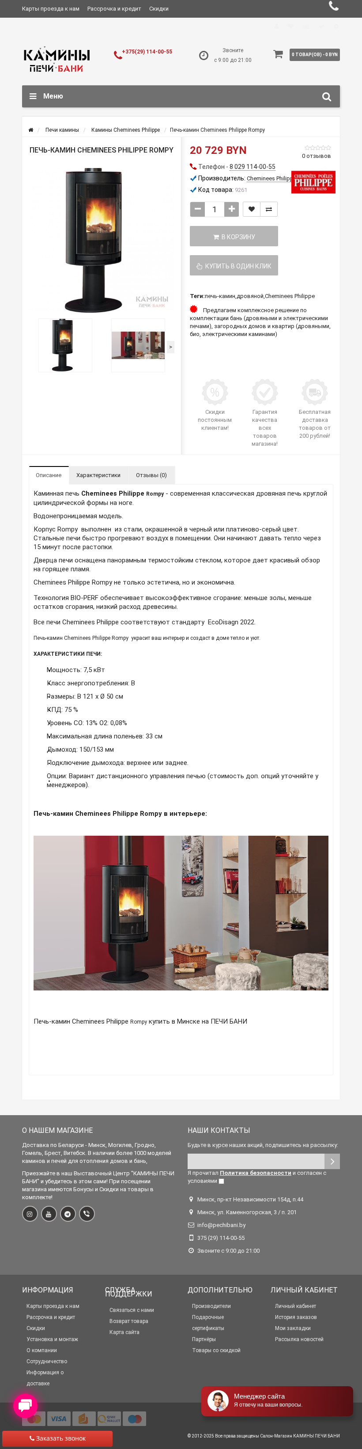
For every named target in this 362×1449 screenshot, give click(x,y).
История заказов (296, 1317)
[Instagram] (30, 1214)
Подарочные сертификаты (208, 1322)
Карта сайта (124, 1332)
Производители (211, 1306)
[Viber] (87, 1214)
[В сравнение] (269, 209)
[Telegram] (68, 1214)
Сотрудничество (46, 1361)
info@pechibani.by (221, 1225)
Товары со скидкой (216, 1350)
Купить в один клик (237, 266)
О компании (41, 1350)
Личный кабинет (295, 1306)
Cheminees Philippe (290, 296)
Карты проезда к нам (50, 8)
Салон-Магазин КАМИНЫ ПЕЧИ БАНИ (300, 1436)
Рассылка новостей (299, 1339)
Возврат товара (128, 1321)
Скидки (159, 8)
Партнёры (204, 1339)
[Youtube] (49, 1214)
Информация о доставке (45, 1378)
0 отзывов (316, 156)
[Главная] (30, 130)
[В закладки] (251, 209)
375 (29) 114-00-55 (221, 1238)
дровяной (250, 296)
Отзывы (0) (151, 475)
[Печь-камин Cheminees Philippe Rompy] (101, 241)
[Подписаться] (332, 1161)
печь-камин (220, 296)
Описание (48, 475)
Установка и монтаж (52, 1339)
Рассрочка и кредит (114, 8)
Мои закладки (293, 1328)
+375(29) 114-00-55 (147, 52)
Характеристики (98, 475)
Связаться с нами (131, 1310)
